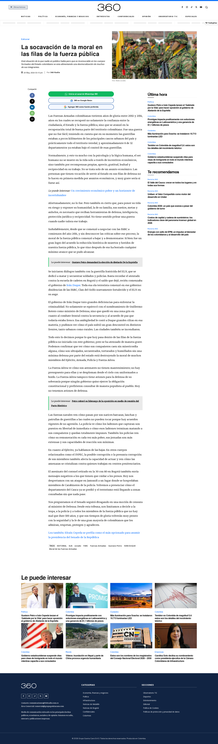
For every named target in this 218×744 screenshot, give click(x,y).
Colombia (152, 116)
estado (78, 545)
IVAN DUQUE (130, 545)
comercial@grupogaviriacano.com (49, 706)
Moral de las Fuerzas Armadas (63, 549)
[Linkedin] (32, 107)
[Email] (32, 119)
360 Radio (55, 72)
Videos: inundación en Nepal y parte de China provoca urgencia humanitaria (84, 657)
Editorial (25, 39)
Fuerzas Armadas (98, 545)
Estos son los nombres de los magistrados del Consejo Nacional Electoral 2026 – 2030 (131, 657)
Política (151, 102)
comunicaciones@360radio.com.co (44, 703)
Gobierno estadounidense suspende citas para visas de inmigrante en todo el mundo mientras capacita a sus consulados (170, 159)
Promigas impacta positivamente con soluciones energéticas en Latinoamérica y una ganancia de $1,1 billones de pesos (171, 122)
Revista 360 (153, 179)
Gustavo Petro (115, 545)
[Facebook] (182, 7)
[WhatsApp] (32, 113)
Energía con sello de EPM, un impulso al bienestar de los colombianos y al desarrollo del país (172, 233)
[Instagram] (187, 7)
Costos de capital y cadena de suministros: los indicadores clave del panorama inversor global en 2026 (172, 220)
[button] (206, 7)
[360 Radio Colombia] (109, 7)
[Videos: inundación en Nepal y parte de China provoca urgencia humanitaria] (87, 635)
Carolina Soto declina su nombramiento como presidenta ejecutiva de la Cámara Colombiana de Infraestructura (174, 658)
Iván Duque (73, 285)
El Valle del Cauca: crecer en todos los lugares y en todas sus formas (172, 184)
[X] (196, 7)
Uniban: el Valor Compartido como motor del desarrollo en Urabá (169, 195)
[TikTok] (191, 7)
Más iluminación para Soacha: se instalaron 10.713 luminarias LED (172, 135)
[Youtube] (201, 7)
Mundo (69, 652)
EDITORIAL (62, 545)
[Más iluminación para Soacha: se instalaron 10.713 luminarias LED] (131, 595)
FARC (85, 545)
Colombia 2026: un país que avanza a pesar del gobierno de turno (170, 207)
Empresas (159, 652)
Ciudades (152, 130)
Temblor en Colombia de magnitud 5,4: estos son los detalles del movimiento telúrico (171, 147)
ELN (70, 545)
